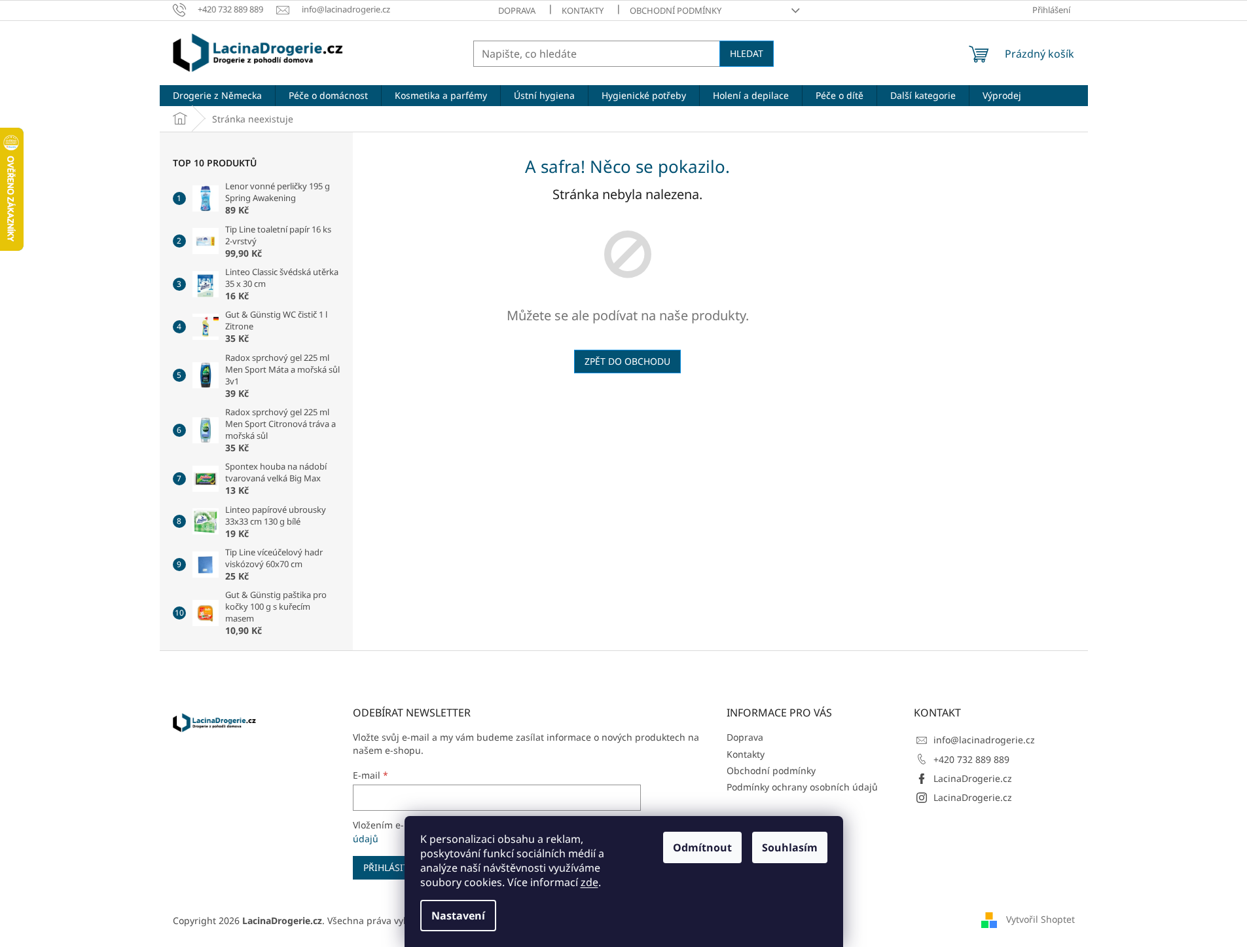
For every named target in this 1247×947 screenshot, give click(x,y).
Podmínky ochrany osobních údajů (802, 787)
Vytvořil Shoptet (1040, 919)
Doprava (516, 10)
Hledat (746, 53)
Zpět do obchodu (627, 361)
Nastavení (458, 915)
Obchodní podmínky (675, 10)
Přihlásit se (392, 867)
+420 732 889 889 (971, 759)
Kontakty (583, 10)
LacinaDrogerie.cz (972, 778)
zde (589, 882)
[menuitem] (217, 95)
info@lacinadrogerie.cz (984, 739)
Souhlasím (790, 847)
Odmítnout (702, 847)
